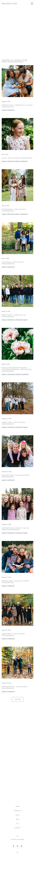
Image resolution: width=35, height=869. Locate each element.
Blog (17, 823)
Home (17, 806)
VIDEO (17, 815)
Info (17, 819)
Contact (17, 827)
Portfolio (17, 810)
